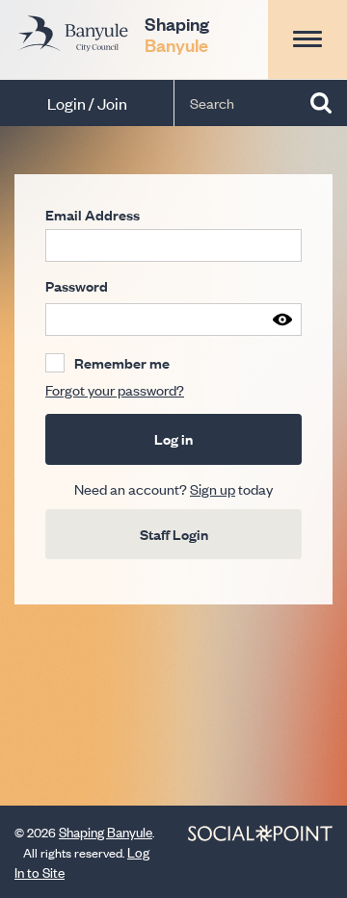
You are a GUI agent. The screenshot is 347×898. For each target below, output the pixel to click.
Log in (173, 438)
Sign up (212, 488)
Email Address (92, 214)
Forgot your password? (114, 389)
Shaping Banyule (105, 831)
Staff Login (174, 534)
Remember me (122, 362)
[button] (307, 39)
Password (76, 285)
